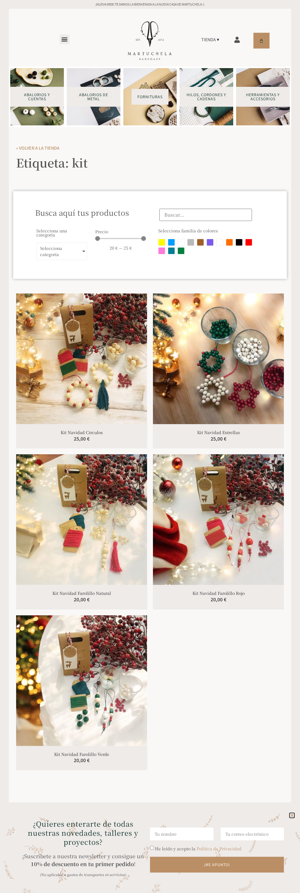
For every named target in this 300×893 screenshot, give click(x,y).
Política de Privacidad (219, 848)
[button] (292, 815)
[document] (150, 446)
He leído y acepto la (198, 848)
